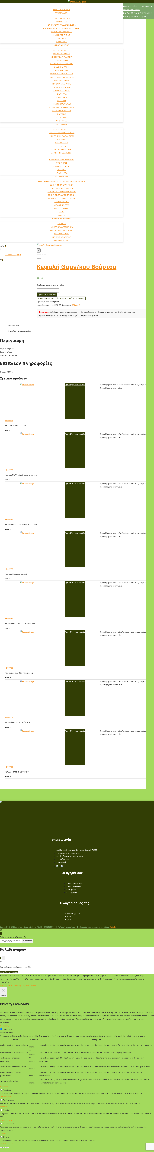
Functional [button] (4, 1086)
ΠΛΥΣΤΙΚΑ (61, 114)
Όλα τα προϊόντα (130, 6)
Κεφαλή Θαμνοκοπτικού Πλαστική (20, 623)
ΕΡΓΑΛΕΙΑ (62, 146)
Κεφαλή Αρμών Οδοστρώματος (19, 673)
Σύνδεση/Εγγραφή (72, 913)
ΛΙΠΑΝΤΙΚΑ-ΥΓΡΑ (61, 205)
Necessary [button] (4, 1026)
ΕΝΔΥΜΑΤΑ (61, 38)
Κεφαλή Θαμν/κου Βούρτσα (76, 267)
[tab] (75, 325)
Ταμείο (68, 919)
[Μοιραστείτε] (6, 1147)
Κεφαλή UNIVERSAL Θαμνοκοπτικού (21, 475)
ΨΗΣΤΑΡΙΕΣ (61, 121)
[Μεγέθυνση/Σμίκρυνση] (1, 1147)
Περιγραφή (13, 325)
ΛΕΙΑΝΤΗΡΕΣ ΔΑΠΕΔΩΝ (61, 153)
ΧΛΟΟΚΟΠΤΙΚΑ (61, 70)
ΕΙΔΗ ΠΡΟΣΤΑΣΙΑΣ (61, 35)
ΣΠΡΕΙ (61, 156)
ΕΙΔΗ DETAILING (62, 201)
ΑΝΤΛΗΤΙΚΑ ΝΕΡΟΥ (61, 53)
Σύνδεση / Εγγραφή (13, 254)
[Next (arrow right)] (40, 258)
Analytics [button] (3, 1106)
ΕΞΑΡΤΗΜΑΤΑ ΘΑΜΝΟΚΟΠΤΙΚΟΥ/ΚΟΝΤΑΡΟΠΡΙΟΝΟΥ (61, 181)
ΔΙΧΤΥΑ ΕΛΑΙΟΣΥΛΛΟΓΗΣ (61, 31)
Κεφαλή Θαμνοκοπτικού (16, 574)
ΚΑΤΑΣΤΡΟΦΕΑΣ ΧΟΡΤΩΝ (61, 63)
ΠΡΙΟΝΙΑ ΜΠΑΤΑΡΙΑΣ (61, 84)
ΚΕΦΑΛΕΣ (146, 13)
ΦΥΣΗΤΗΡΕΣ (61, 117)
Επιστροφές (71, 889)
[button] (61, 298)
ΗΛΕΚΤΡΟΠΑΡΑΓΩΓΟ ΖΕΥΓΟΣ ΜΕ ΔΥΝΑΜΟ (61, 28)
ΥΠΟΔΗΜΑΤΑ (61, 41)
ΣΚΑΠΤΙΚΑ (61, 100)
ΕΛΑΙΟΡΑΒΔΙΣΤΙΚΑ (62, 18)
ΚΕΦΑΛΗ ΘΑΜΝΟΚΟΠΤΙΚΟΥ (17, 425)
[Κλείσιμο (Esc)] (8, 1147)
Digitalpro (113, 927)
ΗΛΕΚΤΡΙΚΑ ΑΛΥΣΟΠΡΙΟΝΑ (61, 227)
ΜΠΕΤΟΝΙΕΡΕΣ (61, 142)
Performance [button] (5, 1096)
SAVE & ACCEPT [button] (6, 1143)
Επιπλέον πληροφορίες (19, 331)
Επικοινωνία (61, 862)
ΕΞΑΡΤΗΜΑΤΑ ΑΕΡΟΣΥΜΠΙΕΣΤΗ (62, 191)
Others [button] (3, 1133)
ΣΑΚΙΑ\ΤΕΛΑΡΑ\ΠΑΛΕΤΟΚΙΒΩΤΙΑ (62, 25)
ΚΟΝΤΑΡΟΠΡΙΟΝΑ (62, 87)
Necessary (7, 1029)
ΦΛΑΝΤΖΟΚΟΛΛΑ (61, 208)
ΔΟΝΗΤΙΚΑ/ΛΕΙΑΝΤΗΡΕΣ (61, 149)
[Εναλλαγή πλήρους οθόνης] (3, 1147)
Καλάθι (68, 916)
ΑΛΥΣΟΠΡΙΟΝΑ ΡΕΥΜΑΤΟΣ (61, 73)
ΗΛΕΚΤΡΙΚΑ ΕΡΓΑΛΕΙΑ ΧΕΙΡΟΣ (62, 77)
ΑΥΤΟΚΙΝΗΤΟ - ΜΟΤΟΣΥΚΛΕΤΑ (61, 198)
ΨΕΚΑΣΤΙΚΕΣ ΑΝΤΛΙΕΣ (61, 110)
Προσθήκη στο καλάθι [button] (75, 384)
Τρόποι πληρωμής (74, 886)
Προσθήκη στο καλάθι (47, 294)
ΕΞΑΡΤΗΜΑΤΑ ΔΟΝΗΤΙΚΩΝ (62, 188)
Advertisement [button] (6, 1120)
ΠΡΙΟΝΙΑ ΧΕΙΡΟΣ (61, 80)
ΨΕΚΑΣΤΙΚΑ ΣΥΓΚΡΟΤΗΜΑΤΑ (61, 107)
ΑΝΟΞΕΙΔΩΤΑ (61, 21)
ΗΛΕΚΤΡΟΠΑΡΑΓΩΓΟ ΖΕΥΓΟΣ (61, 132)
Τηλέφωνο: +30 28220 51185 (68, 853)
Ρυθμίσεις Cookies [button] (28, 985)
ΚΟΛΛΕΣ (61, 215)
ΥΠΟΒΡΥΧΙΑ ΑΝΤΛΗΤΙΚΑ (61, 57)
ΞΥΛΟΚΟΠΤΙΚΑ (61, 60)
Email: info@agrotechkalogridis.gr (70, 856)
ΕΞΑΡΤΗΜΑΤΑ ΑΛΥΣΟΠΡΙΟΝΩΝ (61, 195)
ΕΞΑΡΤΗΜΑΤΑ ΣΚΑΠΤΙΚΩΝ (61, 185)
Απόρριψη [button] (16, 985)
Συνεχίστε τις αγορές (9, 972)
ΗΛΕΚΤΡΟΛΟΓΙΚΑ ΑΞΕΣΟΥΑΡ (61, 159)
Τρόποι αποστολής (74, 883)
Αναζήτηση (27, 940)
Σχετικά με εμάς (63, 859)
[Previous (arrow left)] (38, 258)
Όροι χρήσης (71, 892)
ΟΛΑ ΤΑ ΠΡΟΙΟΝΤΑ (61, 9)
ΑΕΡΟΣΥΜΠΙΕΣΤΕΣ (61, 50)
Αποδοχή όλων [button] (6, 985)
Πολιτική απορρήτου (66, 927)
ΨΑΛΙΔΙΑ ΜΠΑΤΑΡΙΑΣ (62, 104)
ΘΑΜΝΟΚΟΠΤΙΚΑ (61, 67)
